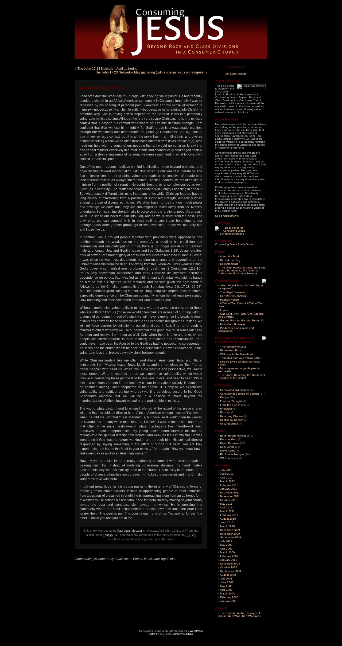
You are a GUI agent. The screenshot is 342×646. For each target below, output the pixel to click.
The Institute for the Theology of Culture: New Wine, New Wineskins (239, 614)
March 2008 (227, 593)
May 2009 (226, 544)
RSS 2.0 (190, 534)
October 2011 (228, 500)
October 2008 (228, 567)
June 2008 (227, 582)
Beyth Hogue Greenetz (234, 435)
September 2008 (230, 571)
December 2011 (230, 492)
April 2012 (226, 477)
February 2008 (229, 597)
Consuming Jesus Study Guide (234, 244)
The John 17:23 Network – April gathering (107, 69)
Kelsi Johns (227, 446)
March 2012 (227, 481)
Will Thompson (229, 458)
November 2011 (230, 496)
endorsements (230, 215)
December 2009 (230, 529)
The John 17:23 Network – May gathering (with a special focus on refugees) (149, 72)
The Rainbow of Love (233, 346)
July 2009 (226, 541)
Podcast (225, 412)
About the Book (229, 256)
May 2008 (226, 586)
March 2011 (227, 511)
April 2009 (226, 548)
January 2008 (228, 601)
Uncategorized (229, 423)
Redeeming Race (231, 350)
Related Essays (227, 281)
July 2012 (226, 470)
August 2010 (228, 518)
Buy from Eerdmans (232, 233)
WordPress (196, 630)
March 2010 (227, 526)
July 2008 (226, 578)
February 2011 (229, 514)
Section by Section (231, 419)
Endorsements (229, 263)
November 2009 (230, 533)
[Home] (168, 31)
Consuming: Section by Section (239, 393)
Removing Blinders (231, 416)
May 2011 (226, 503)
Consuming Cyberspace (235, 389)
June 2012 (227, 473)
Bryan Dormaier (229, 443)
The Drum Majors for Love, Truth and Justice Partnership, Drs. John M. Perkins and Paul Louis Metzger (242, 270)
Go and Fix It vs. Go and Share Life (242, 320)
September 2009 (230, 537)
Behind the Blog (230, 260)
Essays (108, 534)
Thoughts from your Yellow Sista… (241, 357)
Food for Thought (231, 401)
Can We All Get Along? (234, 295)
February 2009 (229, 556)
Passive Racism (229, 299)
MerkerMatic (227, 450)
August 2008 (228, 574)
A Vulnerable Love (102, 88)
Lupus (224, 310)
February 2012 (229, 485)
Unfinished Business (232, 324)
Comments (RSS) (182, 633)
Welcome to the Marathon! (236, 354)
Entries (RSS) (157, 633)
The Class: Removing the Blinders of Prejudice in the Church (241, 376)
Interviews (226, 408)
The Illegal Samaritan (233, 292)
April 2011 (226, 507)
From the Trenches (231, 404)
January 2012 (228, 488)
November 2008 (230, 563)
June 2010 (227, 522)
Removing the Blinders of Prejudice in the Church (234, 340)
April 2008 (226, 589)
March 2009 (227, 552)
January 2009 (228, 559)
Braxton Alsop (228, 439)
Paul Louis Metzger (129, 530)
